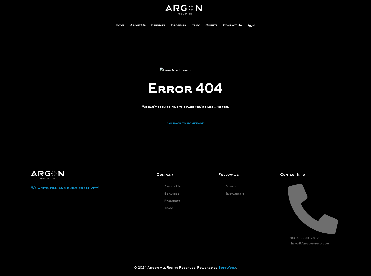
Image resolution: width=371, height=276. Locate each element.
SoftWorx (227, 267)
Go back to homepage (185, 123)
